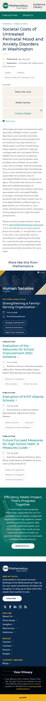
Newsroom (8, 628)
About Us (7, 616)
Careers (7, 641)
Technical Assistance (14, 327)
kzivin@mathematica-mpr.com (26, 224)
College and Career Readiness (18, 427)
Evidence (7, 24)
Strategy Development (15, 323)
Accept (23, 698)
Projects (28, 15)
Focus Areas (9, 620)
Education (29, 423)
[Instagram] (20, 606)
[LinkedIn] (15, 606)
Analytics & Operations (14, 470)
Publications (10, 15)
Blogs (5, 663)
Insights (7, 624)
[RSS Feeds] (25, 606)
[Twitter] (5, 606)
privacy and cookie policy (28, 687)
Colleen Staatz (23, 113)
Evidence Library (39, 6)
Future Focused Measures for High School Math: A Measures (23, 443)
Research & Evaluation (14, 379)
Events (6, 649)
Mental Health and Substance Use (19, 77)
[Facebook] (10, 606)
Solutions (8, 632)
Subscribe (11, 598)
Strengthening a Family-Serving (21, 305)
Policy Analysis (11, 384)
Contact (7, 645)
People (6, 653)
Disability (20, 73)
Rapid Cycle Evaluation (14, 332)
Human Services (30, 384)
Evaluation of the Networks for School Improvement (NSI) (18, 351)
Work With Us (22, 546)
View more (10, 121)
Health (8, 73)
